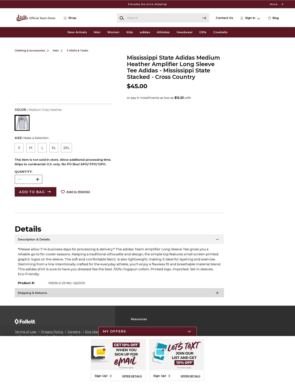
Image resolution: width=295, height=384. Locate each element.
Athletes (163, 32)
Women (113, 32)
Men (97, 32)
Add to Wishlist (78, 191)
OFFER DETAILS (132, 376)
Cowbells (220, 32)
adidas (145, 32)
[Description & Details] (119, 239)
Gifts (202, 32)
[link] (273, 18)
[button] (147, 4)
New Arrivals (77, 32)
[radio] (19, 147)
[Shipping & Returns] (119, 292)
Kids (129, 32)
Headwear (185, 32)
